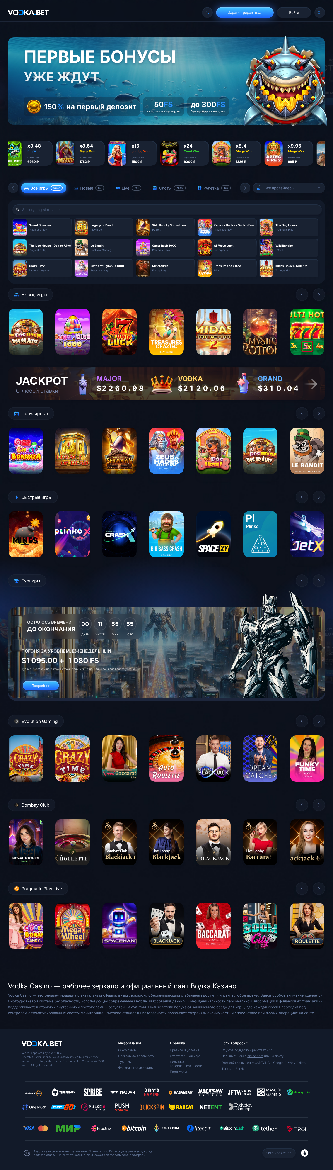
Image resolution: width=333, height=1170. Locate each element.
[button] (13, 188)
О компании (127, 1050)
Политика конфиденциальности (186, 1064)
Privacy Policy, (295, 1063)
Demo (26, 358)
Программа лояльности (136, 1056)
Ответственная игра (185, 1056)
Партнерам (178, 1072)
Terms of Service (234, 1068)
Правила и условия (184, 1050)
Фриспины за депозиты (135, 1068)
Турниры (124, 1062)
